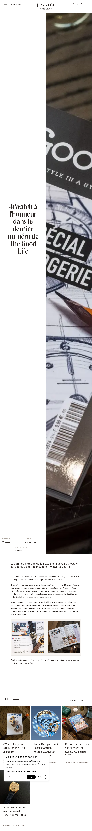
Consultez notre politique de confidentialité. (21, 771)
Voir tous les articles (78, 700)
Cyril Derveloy (30, 542)
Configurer (41, 777)
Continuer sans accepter (16, 777)
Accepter (31, 777)
